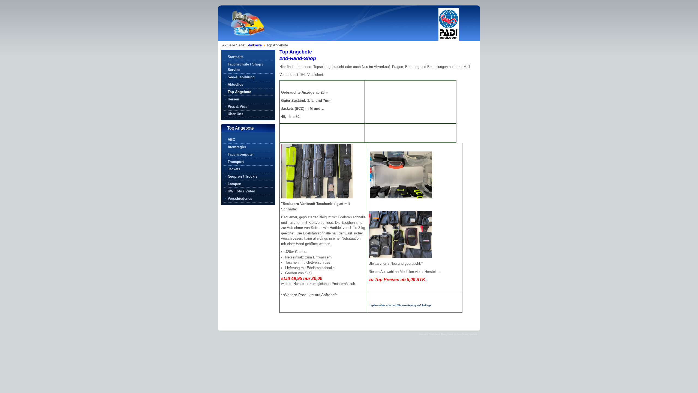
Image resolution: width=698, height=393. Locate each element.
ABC (231, 140)
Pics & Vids (237, 107)
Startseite (254, 45)
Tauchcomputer (241, 154)
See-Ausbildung (241, 77)
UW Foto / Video (241, 191)
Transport (236, 162)
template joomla (467, 334)
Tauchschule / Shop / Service (245, 67)
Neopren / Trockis (242, 176)
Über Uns (235, 114)
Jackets (234, 169)
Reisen (233, 99)
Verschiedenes (240, 198)
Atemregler (237, 147)
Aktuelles (235, 84)
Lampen (234, 184)
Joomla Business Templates (436, 334)
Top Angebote (295, 52)
